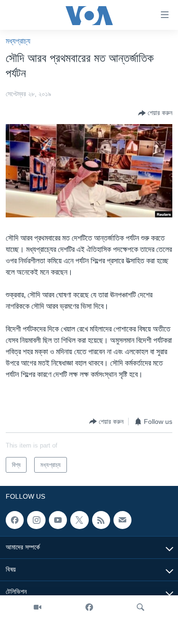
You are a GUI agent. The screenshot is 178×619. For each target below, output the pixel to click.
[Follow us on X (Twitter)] (79, 520)
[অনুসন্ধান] (140, 607)
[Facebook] (89, 607)
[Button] (155, 113)
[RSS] (101, 520)
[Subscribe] (122, 520)
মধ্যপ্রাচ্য (18, 41)
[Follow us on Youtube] (58, 520)
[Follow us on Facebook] (15, 520)
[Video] (37, 607)
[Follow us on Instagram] (36, 520)
